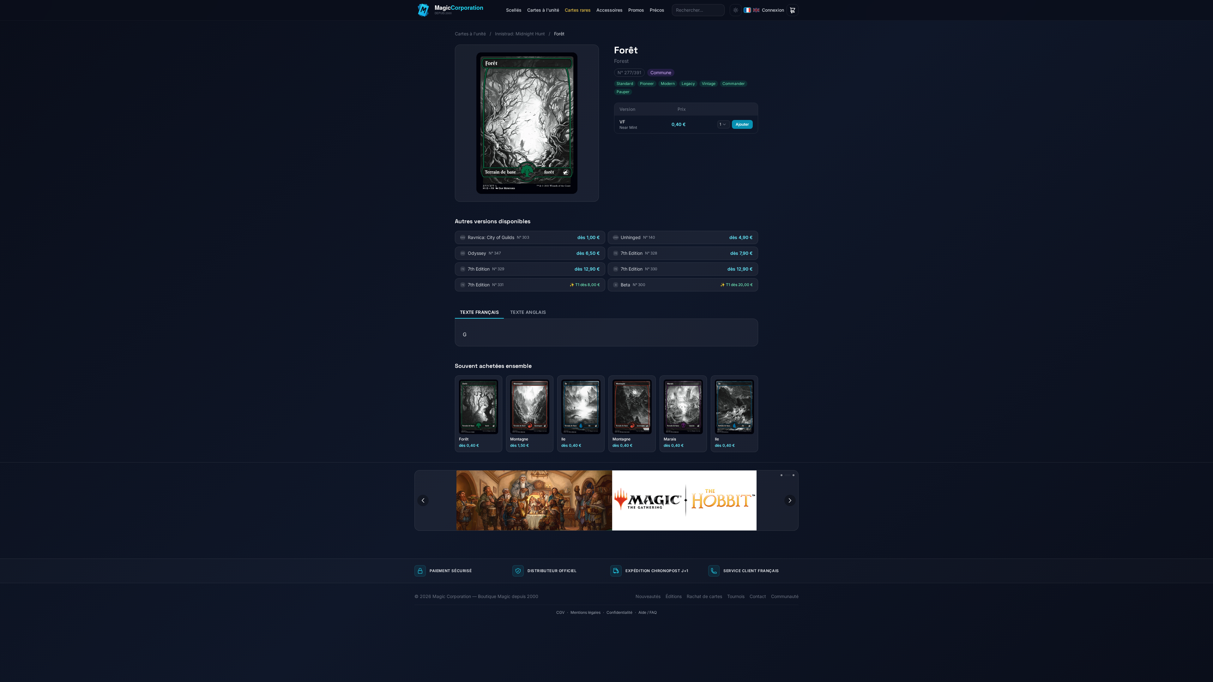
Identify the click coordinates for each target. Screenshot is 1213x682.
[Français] (747, 10)
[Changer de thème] (736, 10)
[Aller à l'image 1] (781, 475)
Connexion (773, 10)
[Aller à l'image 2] (785, 475)
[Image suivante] (790, 500)
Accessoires (609, 10)
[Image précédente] (423, 500)
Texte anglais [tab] (528, 312)
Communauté (785, 596)
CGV (560, 612)
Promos (636, 10)
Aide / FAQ (647, 612)
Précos (657, 10)
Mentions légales (585, 612)
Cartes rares (578, 10)
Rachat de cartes (704, 596)
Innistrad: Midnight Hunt (520, 33)
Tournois (736, 596)
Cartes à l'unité (543, 10)
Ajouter (742, 124)
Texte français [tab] (479, 312)
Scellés (514, 10)
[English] (756, 10)
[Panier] (793, 10)
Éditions (674, 596)
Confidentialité (619, 612)
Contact (758, 596)
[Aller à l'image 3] (791, 475)
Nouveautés (648, 596)
